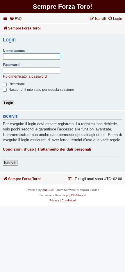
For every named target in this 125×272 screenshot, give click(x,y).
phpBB (47, 189)
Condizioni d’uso (18, 149)
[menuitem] (16, 19)
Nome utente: (14, 51)
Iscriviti (10, 163)
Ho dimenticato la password (25, 76)
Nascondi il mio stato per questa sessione (41, 90)
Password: (12, 65)
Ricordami (16, 84)
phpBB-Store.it (76, 195)
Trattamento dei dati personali (64, 149)
